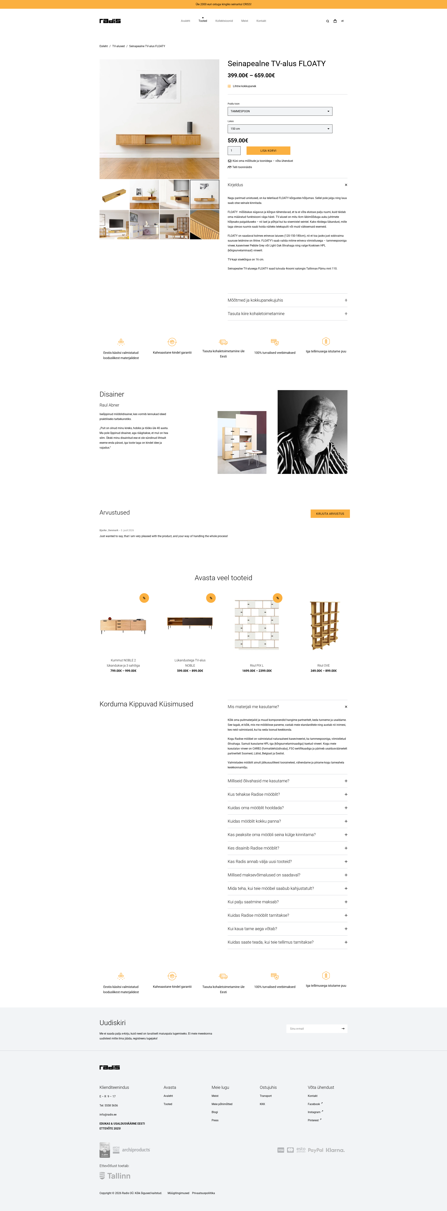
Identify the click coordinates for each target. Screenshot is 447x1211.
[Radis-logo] (110, 21)
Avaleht (168, 1096)
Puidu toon (234, 103)
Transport (266, 1096)
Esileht (104, 46)
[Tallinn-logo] (115, 1176)
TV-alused (118, 46)
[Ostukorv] (335, 21)
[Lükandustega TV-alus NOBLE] (190, 625)
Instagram (314, 1112)
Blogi (215, 1112)
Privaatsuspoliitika (203, 1193)
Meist (215, 1096)
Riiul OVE (323, 665)
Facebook (314, 1104)
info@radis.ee (108, 1114)
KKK (262, 1104)
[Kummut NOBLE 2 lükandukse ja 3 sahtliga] (123, 625)
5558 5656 (111, 1105)
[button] (209, 21)
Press (215, 1120)
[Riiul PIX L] (257, 625)
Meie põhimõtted (222, 1104)
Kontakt (312, 1096)
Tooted (168, 1104)
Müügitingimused (178, 1193)
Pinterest (313, 1120)
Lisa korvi (269, 150)
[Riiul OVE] (323, 625)
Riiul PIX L (257, 665)
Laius (231, 121)
